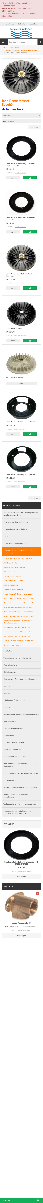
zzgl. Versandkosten (20, 173)
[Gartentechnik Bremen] (21, 32)
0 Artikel (6, 1200)
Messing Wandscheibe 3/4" (21, 923)
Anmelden (33, 24)
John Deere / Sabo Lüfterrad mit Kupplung (19, 275)
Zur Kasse (10, 24)
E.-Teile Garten (13, 505)
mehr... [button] (13, 178)
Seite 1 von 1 (34, 127)
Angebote (8, 886)
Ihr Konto (21, 24)
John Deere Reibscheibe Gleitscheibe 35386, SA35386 (20, 219)
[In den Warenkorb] (30, 177)
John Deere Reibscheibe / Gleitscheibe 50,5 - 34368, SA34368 (21, 164)
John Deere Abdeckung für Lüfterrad (20, 422)
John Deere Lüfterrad (14, 328)
